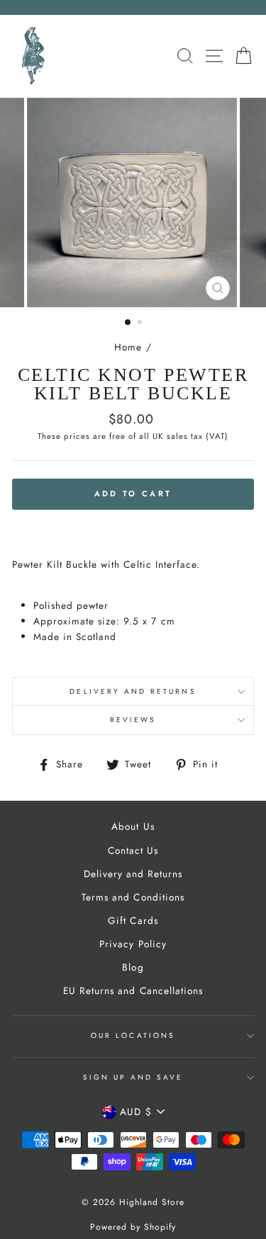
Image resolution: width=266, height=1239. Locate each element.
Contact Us (133, 850)
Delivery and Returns (133, 691)
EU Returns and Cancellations (133, 990)
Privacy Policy (132, 944)
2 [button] (141, 323)
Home (128, 347)
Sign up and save (133, 1077)
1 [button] (128, 322)
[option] (133, 202)
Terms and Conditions (133, 897)
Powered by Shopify (133, 1227)
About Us (132, 826)
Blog (132, 967)
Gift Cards (132, 920)
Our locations (133, 1035)
